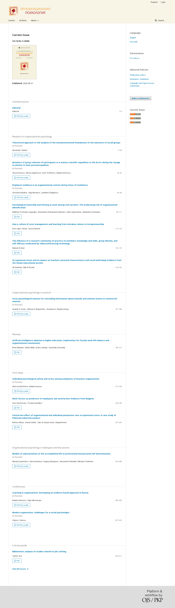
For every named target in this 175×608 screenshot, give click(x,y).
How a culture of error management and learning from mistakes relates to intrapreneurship (58, 224)
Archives (23, 20)
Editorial (16, 108)
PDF (18, 216)
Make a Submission (140, 98)
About (34, 20)
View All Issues (19, 569)
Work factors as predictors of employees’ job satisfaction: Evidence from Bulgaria (53, 398)
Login (163, 2)
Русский (133, 41)
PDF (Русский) (22, 116)
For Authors (134, 58)
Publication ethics (138, 75)
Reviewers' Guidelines (139, 79)
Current (11, 20)
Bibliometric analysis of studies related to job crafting (39, 551)
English (133, 37)
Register (154, 2)
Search (161, 20)
